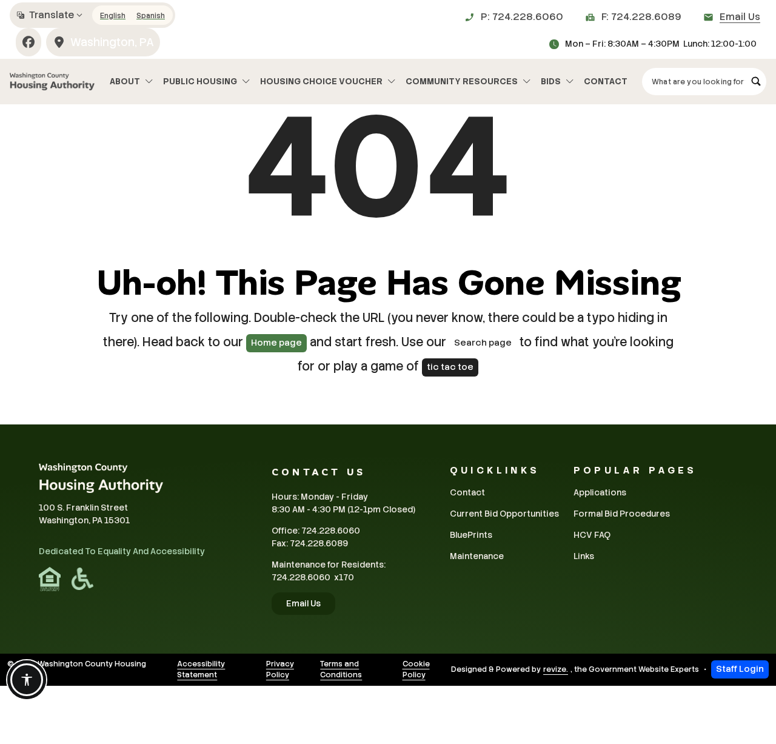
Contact (605, 81)
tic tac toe (450, 366)
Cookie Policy (416, 669)
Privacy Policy (280, 669)
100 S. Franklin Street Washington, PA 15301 (84, 514)
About (125, 81)
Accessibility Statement (201, 669)
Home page (276, 342)
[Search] (755, 81)
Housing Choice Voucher (321, 81)
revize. (555, 669)
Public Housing (200, 81)
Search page (483, 342)
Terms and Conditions (341, 669)
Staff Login (740, 668)
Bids (551, 81)
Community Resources (462, 81)
